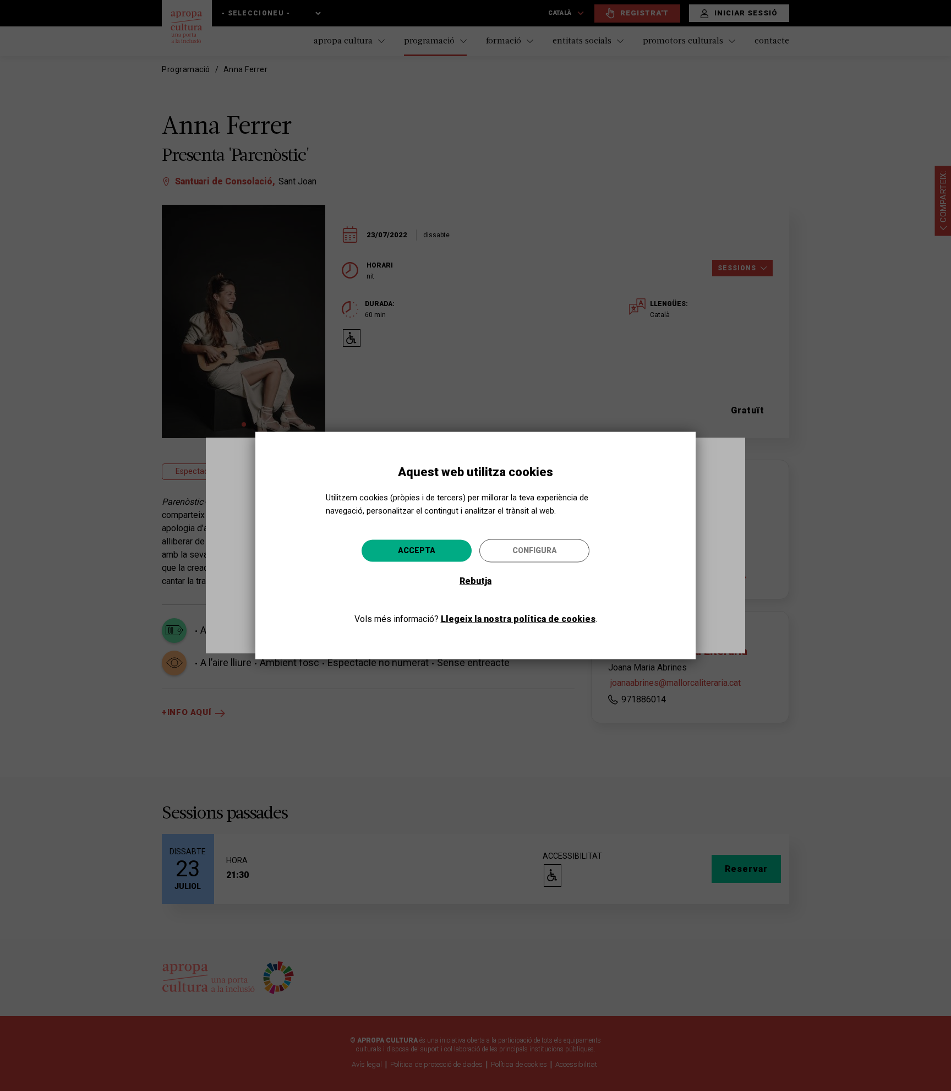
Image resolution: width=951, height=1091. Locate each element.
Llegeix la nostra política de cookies (518, 619)
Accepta (416, 550)
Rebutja (475, 581)
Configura (534, 550)
